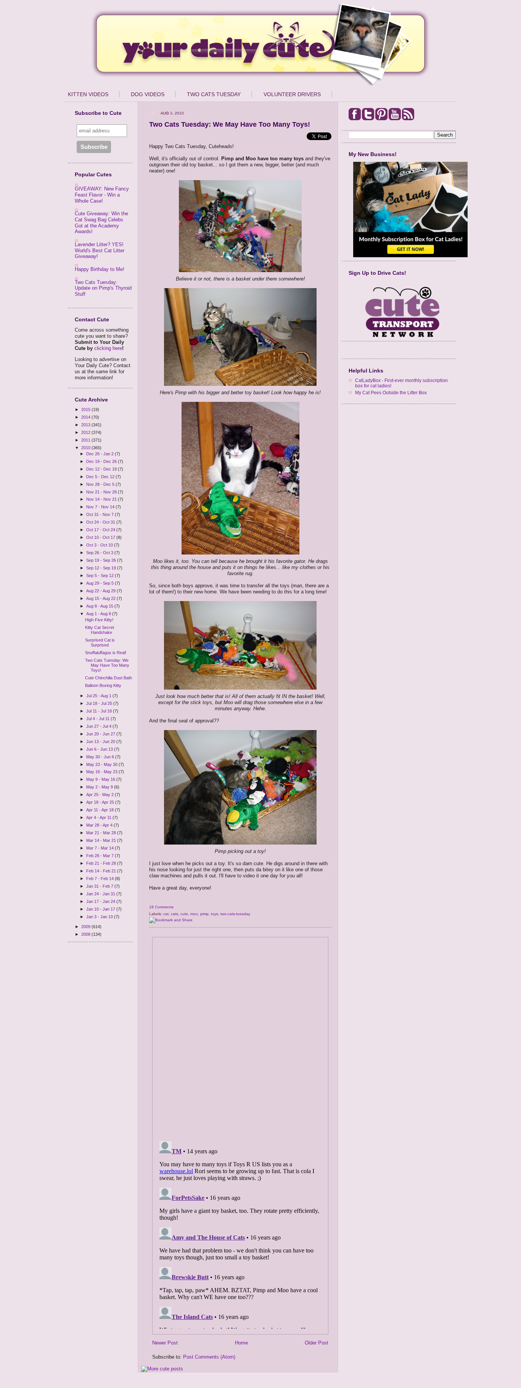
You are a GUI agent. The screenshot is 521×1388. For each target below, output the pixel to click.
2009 (86, 926)
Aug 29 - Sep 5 (100, 583)
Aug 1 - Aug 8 (99, 613)
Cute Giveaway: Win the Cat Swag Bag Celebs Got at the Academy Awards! (101, 222)
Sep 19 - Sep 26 (101, 560)
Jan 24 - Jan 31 (101, 893)
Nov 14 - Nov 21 (102, 499)
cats (174, 914)
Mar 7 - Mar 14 (100, 848)
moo (194, 914)
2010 (86, 447)
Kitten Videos (88, 94)
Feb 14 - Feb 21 (101, 871)
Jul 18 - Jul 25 (99, 703)
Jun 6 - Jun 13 (100, 749)
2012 (86, 432)
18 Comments (161, 907)
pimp (204, 914)
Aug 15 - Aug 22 (101, 598)
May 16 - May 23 (102, 771)
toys (214, 914)
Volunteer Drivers (292, 94)
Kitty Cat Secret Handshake (99, 630)
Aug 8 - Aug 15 (100, 606)
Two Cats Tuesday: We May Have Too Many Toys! (107, 665)
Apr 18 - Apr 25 (100, 802)
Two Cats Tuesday (214, 94)
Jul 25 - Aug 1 (99, 695)
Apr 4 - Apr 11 (99, 817)
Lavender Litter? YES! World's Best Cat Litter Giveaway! (99, 250)
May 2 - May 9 (100, 787)
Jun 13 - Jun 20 (101, 741)
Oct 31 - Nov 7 (100, 514)
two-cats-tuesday (235, 914)
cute (184, 914)
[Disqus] (240, 1036)
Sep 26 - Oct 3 (100, 552)
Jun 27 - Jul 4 (99, 726)
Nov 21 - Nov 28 (102, 492)
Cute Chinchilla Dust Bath (108, 677)
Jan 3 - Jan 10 (100, 916)
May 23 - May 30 (102, 764)
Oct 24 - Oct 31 (101, 522)
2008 (86, 934)
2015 (86, 409)
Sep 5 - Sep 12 (100, 575)
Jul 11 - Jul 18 (99, 711)
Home (241, 1343)
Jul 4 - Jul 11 (98, 718)
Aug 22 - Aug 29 (101, 590)
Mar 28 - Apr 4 (100, 825)
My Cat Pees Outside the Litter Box (391, 392)
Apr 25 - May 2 (100, 794)
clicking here (108, 348)
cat (166, 914)
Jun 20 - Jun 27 (101, 734)
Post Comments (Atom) (209, 1357)
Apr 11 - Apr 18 (100, 810)
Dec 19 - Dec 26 (102, 461)
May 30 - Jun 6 (100, 756)
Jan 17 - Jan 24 (101, 901)
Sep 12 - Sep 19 (101, 568)
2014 (86, 417)
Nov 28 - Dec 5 (101, 484)
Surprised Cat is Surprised (100, 642)
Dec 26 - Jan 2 (100, 453)
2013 (86, 424)
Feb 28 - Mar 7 (100, 855)
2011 (86, 440)
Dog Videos (147, 94)
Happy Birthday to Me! (99, 269)
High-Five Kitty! (99, 619)
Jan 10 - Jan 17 (101, 909)
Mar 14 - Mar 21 (101, 840)
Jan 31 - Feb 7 (100, 886)
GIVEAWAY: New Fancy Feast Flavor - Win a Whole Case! (102, 194)
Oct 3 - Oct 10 (100, 545)
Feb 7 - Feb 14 (100, 878)
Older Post (316, 1343)
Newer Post (165, 1343)
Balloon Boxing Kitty (103, 685)
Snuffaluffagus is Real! (105, 652)
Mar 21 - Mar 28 (101, 832)
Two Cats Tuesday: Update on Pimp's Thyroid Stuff (103, 288)
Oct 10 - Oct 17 (101, 537)
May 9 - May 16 (101, 779)
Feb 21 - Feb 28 (101, 863)
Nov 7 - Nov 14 (101, 507)
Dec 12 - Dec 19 (102, 469)
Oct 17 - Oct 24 (101, 529)
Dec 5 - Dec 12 (101, 476)
